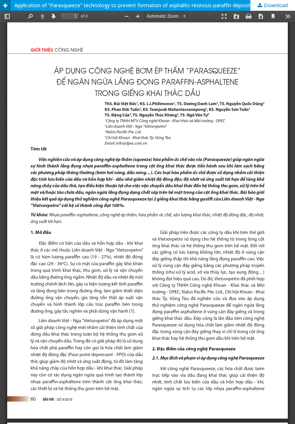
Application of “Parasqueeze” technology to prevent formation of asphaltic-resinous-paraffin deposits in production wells (154, 5)
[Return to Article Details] (5, 5)
